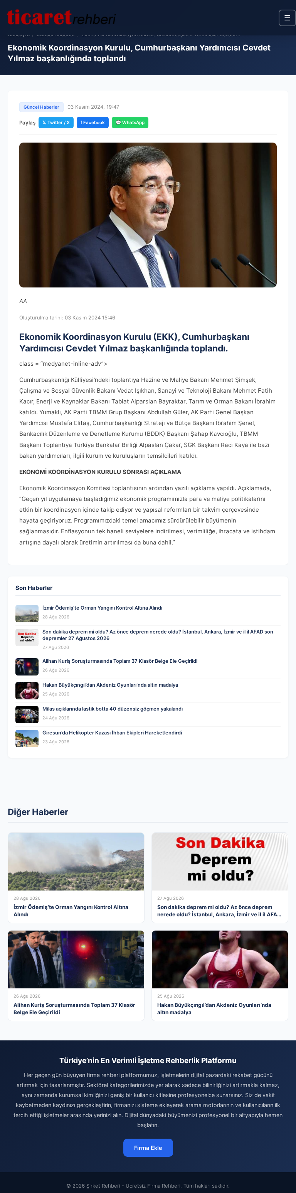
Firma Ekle (148, 1147)
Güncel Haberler (41, 107)
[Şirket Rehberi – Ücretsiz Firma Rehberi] (61, 18)
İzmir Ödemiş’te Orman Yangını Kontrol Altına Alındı (102, 608)
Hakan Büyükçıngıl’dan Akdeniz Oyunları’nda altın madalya (110, 685)
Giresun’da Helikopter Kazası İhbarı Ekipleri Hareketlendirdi (112, 733)
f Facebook (93, 122)
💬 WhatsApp (130, 122)
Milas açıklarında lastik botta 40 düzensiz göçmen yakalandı (112, 709)
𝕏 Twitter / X (56, 122)
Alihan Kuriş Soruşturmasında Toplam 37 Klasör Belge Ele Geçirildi (119, 661)
